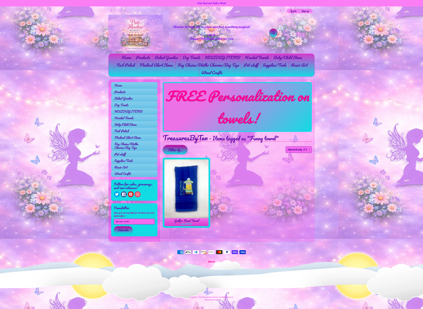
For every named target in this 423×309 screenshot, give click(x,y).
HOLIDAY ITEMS (222, 57)
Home (126, 57)
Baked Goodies (166, 57)
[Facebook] (124, 194)
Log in (293, 11)
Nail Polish (125, 65)
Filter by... (175, 150)
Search (211, 261)
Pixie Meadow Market (210, 297)
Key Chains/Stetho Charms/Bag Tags (208, 65)
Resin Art (299, 65)
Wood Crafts (211, 72)
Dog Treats (191, 57)
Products (142, 57)
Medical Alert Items (156, 65)
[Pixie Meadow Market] (135, 33)
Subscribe (123, 230)
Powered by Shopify (211, 300)
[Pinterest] (131, 194)
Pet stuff (250, 65)
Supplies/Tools (274, 65)
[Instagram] (138, 194)
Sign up (305, 11)
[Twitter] (117, 194)
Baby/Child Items (287, 57)
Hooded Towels (257, 57)
